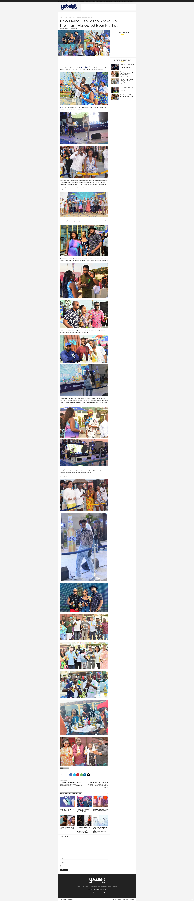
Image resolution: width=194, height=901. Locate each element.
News (89, 14)
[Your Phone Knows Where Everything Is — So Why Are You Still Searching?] (67, 801)
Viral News (82, 14)
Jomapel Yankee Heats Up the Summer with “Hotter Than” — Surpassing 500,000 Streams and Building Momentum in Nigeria (84, 830)
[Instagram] (93, 892)
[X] (74, 774)
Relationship (109, 1)
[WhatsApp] (81, 774)
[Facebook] (70, 774)
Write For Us (125, 899)
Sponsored (65, 17)
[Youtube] (104, 892)
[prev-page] (106, 793)
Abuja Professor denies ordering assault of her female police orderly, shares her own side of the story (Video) (98, 785)
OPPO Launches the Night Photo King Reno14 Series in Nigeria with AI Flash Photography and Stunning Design (100, 830)
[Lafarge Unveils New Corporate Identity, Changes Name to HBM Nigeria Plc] (100, 801)
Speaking (62, 107)
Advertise (130, 1)
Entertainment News (82, 1)
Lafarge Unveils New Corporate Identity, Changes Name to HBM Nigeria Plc (100, 809)
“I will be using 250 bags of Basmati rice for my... (127, 95)
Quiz (115, 1)
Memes (118, 1)
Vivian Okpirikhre (65, 28)
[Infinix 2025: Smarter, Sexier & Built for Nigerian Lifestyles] (67, 820)
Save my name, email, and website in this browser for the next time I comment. (79, 866)
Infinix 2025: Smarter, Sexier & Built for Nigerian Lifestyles (67, 828)
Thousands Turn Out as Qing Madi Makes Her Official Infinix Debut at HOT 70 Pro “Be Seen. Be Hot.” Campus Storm (84, 810)
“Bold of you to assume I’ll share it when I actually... (126, 89)
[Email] (88, 774)
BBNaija (94, 1)
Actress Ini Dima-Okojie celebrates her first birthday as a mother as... (127, 81)
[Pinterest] (77, 774)
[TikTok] (97, 892)
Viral (90, 1)
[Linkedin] (84, 774)
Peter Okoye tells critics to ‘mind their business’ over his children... (127, 66)
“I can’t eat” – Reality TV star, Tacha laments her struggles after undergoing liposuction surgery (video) (71, 784)
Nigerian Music (101, 1)
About (114, 899)
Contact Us (124, 1)
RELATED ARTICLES (65, 793)
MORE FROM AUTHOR (76, 793)
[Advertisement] (108, 7)
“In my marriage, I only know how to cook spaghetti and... (126, 73)
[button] (133, 14)
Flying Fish (66, 768)
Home (75, 1)
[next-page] (107, 793)
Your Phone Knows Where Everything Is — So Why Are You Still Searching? (67, 809)
